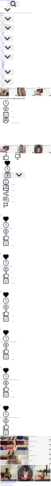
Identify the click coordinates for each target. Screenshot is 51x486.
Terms (6, 482)
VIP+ (1, 87)
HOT (3, 24)
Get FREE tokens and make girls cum (46, 88)
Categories (8, 24)
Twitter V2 (3, 76)
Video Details (13, 184)
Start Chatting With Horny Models (29, 145)
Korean (1, 30)
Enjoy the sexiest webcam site (12, 88)
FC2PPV (3, 42)
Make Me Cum (36, 479)
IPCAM (3, 51)
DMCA (8, 482)
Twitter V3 (3, 77)
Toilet (2, 52)
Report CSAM (15, 482)
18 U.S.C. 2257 (11, 482)
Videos (1, 21)
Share (12, 196)
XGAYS (3, 63)
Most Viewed (3, 23)
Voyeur (1, 50)
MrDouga (3, 62)
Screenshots (12, 190)
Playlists (6, 24)
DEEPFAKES (3, 64)
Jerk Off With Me (31, 460)
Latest (2, 22)
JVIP (2, 24)
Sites (1, 59)
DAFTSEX (3, 68)
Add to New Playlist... (6, 178)
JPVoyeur (3, 66)
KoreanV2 (3, 34)
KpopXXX (3, 65)
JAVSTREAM (3, 61)
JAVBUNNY (3, 85)
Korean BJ (3, 32)
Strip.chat (44, 146)
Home (1, 482)
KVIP (1, 24)
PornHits (3, 67)
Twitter (1, 74)
